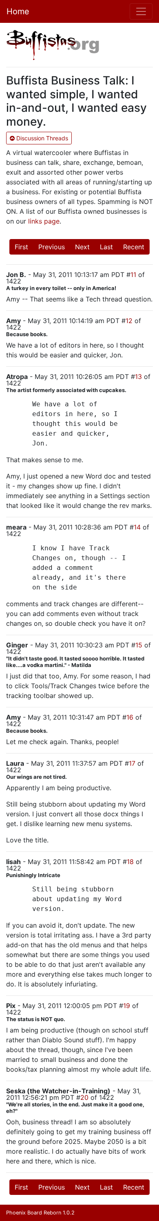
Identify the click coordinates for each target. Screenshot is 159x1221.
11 (133, 274)
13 (138, 376)
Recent (133, 247)
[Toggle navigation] (141, 11)
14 (137, 527)
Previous (51, 247)
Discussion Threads (41, 138)
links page (44, 221)
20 (84, 1097)
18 (130, 862)
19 (126, 1006)
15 (138, 645)
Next (82, 247)
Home (18, 11)
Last (106, 247)
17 (132, 763)
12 (129, 321)
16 (129, 717)
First (21, 247)
